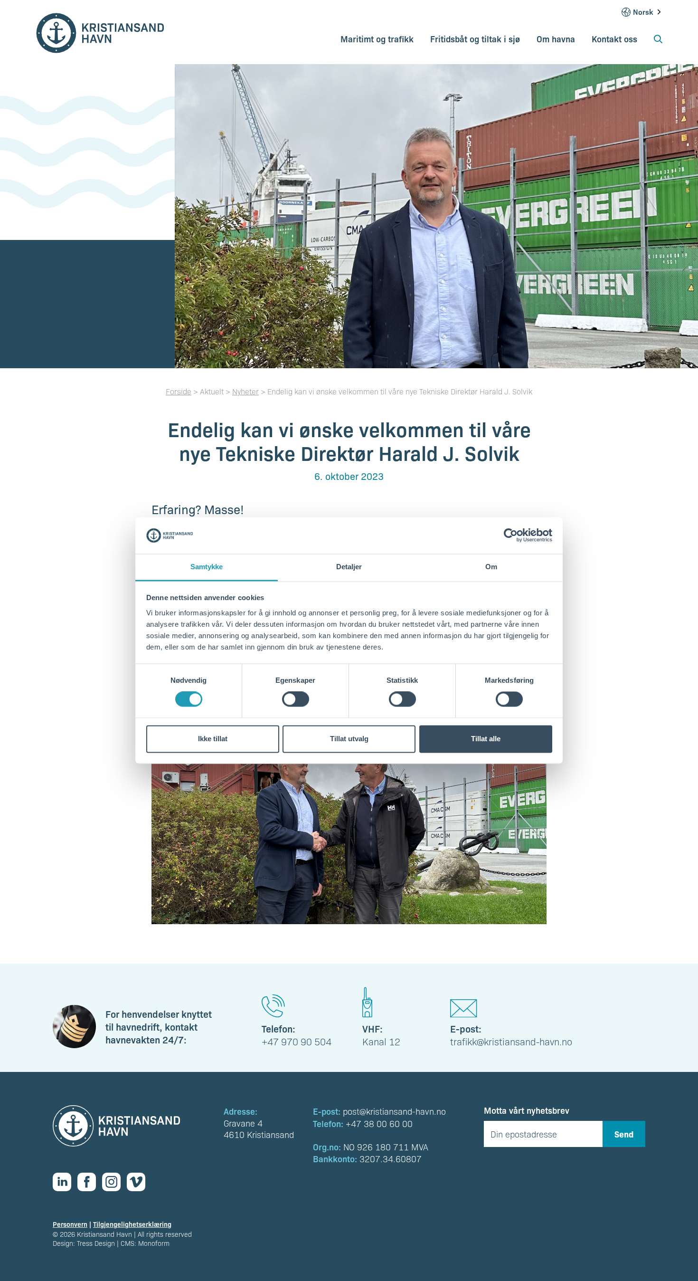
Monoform (154, 1243)
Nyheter (245, 391)
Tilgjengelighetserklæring (132, 1224)
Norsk (643, 12)
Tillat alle (485, 739)
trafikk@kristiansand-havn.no (511, 1041)
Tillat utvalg (349, 739)
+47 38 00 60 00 (379, 1123)
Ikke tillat (212, 739)
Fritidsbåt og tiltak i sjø (475, 38)
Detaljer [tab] (349, 567)
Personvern (70, 1224)
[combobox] (647, 12)
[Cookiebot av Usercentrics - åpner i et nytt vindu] (510, 535)
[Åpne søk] (658, 42)
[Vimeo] (139, 1182)
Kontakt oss (614, 38)
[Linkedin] (65, 1182)
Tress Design (96, 1243)
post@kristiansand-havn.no (394, 1111)
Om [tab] (491, 567)
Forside (178, 391)
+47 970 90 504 (296, 1041)
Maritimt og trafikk (377, 38)
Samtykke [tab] (206, 567)
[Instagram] (114, 1182)
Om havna (556, 38)
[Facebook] (89, 1182)
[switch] (295, 699)
